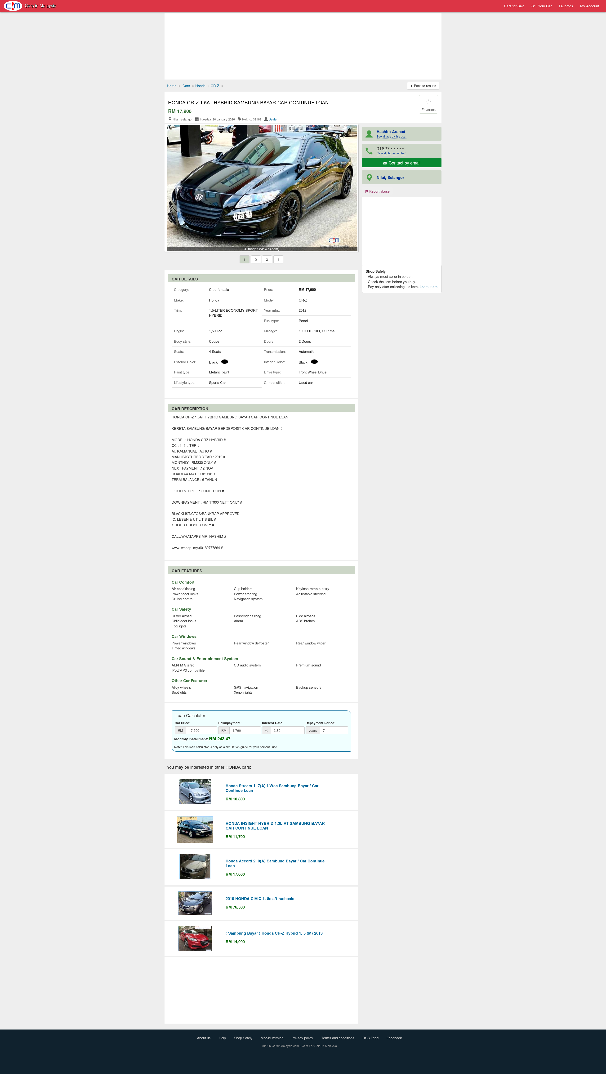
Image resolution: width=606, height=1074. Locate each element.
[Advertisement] (303, 46)
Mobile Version (272, 1037)
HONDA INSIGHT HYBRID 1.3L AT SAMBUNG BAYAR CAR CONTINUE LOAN (275, 825)
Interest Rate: (273, 723)
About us (204, 1037)
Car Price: (182, 723)
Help (222, 1037)
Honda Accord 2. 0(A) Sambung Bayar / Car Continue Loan (275, 863)
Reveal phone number (391, 153)
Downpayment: (230, 723)
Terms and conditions (337, 1037)
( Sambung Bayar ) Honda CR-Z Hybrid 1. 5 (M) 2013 (274, 933)
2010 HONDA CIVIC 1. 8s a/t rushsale (260, 898)
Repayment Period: (320, 723)
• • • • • (391, 150)
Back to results (424, 85)
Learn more (428, 286)
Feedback (394, 1037)
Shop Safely (243, 1037)
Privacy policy (302, 1037)
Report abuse (379, 191)
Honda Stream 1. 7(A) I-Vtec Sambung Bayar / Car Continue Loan (272, 788)
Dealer (273, 119)
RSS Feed (370, 1037)
